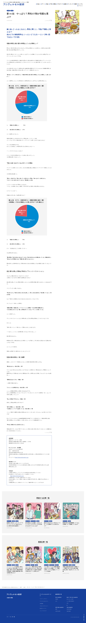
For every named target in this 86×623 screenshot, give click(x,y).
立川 (56, 601)
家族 (55, 4)
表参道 (56, 599)
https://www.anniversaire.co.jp (21, 457)
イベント (80, 5)
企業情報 (41, 603)
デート (43, 4)
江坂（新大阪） (69, 609)
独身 (76, 4)
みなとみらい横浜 (70, 599)
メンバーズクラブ (43, 610)
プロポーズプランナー (44, 606)
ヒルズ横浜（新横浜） (70, 601)
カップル (80, 4)
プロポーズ (60, 4)
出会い (38, 4)
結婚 (65, 4)
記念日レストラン (43, 608)
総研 (21, 587)
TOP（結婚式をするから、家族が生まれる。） (10, 587)
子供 (51, 4)
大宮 (67, 603)
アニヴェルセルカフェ (44, 601)
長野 (56, 609)
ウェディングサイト (43, 598)
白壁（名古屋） (57, 611)
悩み (47, 4)
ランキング (70, 4)
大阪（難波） (69, 611)
